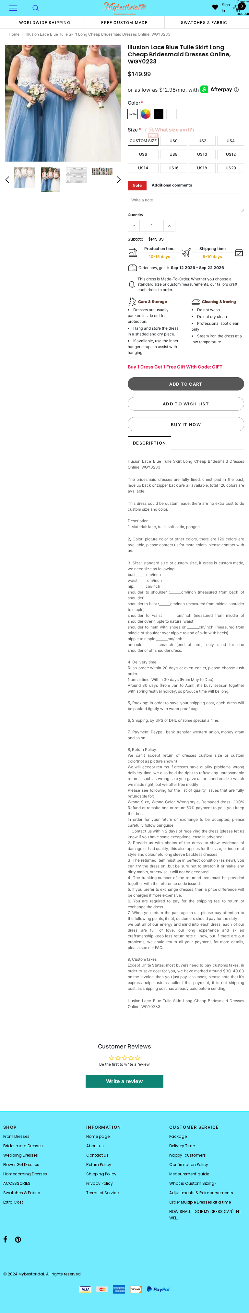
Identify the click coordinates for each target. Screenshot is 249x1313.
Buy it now (186, 424)
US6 (143, 154)
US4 (231, 140)
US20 (231, 167)
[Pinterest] (18, 1239)
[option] (45, 22)
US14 (143, 167)
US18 (202, 167)
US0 (174, 140)
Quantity (135, 214)
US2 (202, 140)
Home (14, 34)
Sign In (226, 7)
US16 (174, 167)
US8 (174, 154)
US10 (202, 154)
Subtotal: (137, 239)
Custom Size (143, 140)
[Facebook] (5, 1239)
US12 (231, 154)
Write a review (124, 1081)
